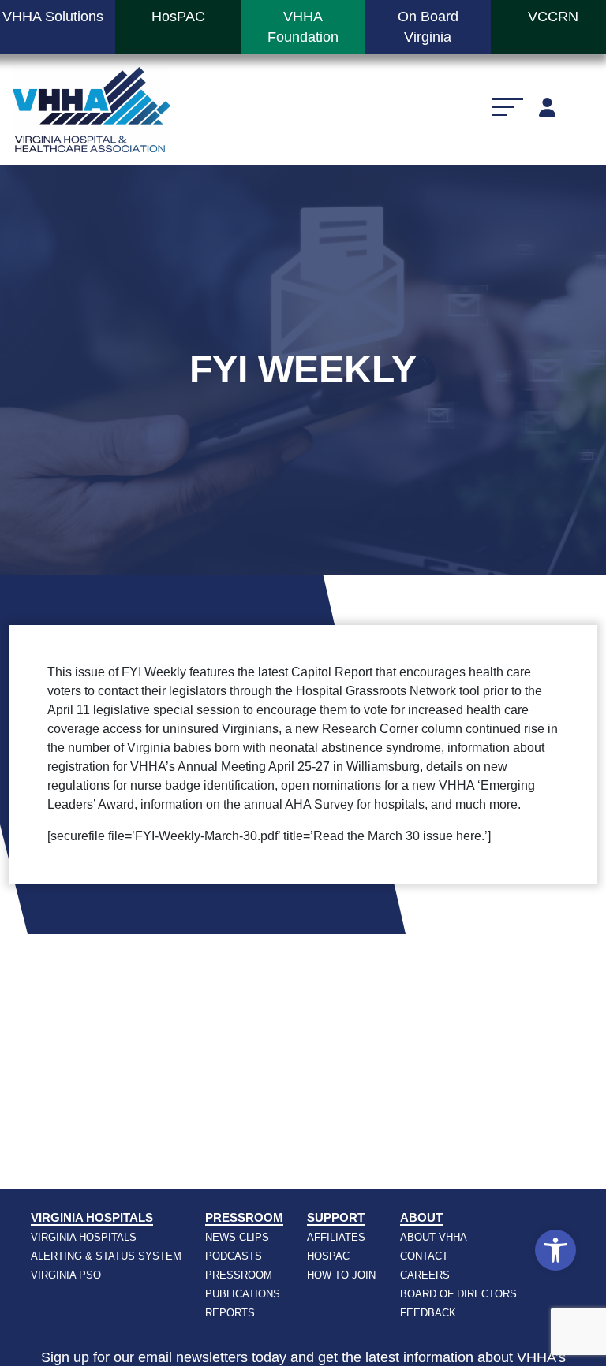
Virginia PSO (66, 1275)
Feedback (428, 1313)
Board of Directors (458, 1294)
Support (336, 1217)
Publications (242, 1294)
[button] (555, 1250)
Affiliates (336, 1237)
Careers (425, 1275)
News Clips (237, 1237)
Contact (424, 1256)
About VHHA (433, 1237)
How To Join (341, 1275)
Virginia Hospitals (92, 1217)
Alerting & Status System (106, 1256)
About (421, 1217)
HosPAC (328, 1256)
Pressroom (244, 1217)
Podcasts (233, 1256)
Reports (230, 1313)
